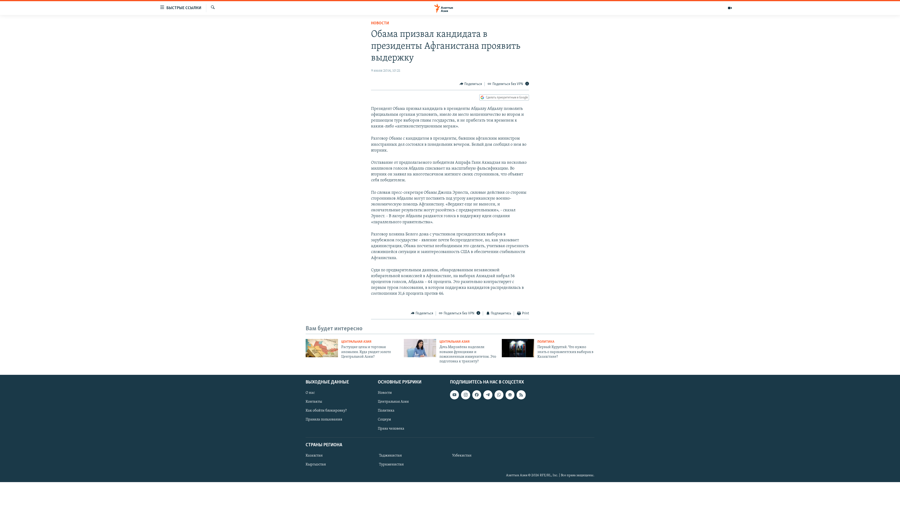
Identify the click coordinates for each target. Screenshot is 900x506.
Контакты (314, 402)
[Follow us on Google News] (510, 394)
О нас (310, 393)
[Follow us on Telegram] (487, 394)
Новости (380, 23)
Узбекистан (462, 456)
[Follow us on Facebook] (476, 394)
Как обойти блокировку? (326, 411)
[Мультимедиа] (730, 8)
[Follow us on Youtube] (454, 394)
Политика (545, 342)
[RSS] (521, 394)
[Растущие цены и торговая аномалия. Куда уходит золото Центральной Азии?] (322, 348)
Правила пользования (324, 419)
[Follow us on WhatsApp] (499, 394)
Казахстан (314, 456)
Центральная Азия (356, 342)
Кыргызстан (316, 464)
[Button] (471, 84)
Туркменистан (391, 464)
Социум (384, 419)
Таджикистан (390, 456)
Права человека (391, 428)
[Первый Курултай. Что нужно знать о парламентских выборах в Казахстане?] (518, 348)
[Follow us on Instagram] (465, 394)
